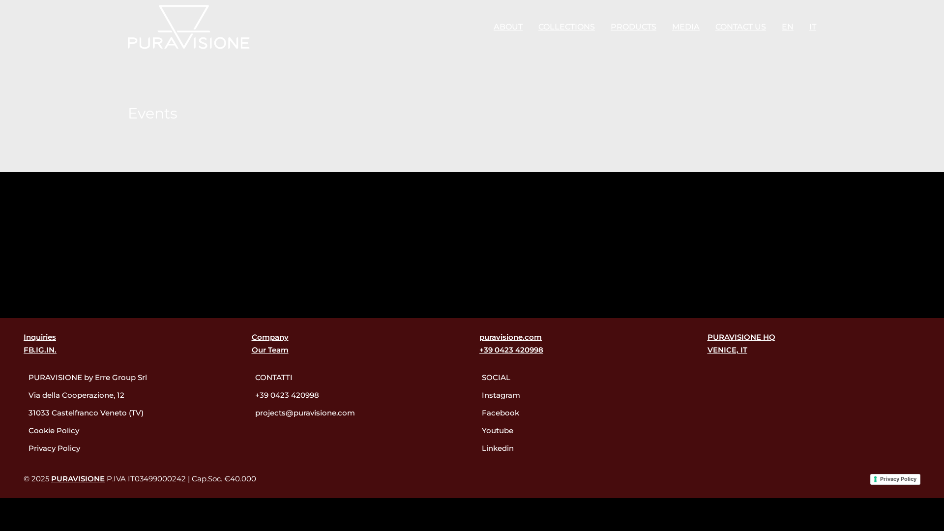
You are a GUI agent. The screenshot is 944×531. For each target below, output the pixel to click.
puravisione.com (510, 337)
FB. (30, 349)
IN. (51, 349)
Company (270, 337)
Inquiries (40, 337)
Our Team (270, 349)
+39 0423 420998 (511, 349)
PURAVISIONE (78, 478)
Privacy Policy (898, 478)
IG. (41, 349)
